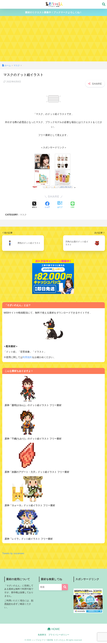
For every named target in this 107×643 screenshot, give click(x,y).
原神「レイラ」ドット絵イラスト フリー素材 (29, 539)
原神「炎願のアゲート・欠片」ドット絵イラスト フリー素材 (37, 472)
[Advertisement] (53, 40)
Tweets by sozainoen (13, 553)
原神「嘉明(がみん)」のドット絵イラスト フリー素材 (33, 405)
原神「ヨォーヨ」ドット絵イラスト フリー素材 (30, 505)
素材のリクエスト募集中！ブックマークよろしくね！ (53, 12)
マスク (23, 214)
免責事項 (42, 635)
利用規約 (27, 357)
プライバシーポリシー (58, 635)
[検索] (65, 587)
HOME (55, 629)
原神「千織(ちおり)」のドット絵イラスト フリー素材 (33, 438)
